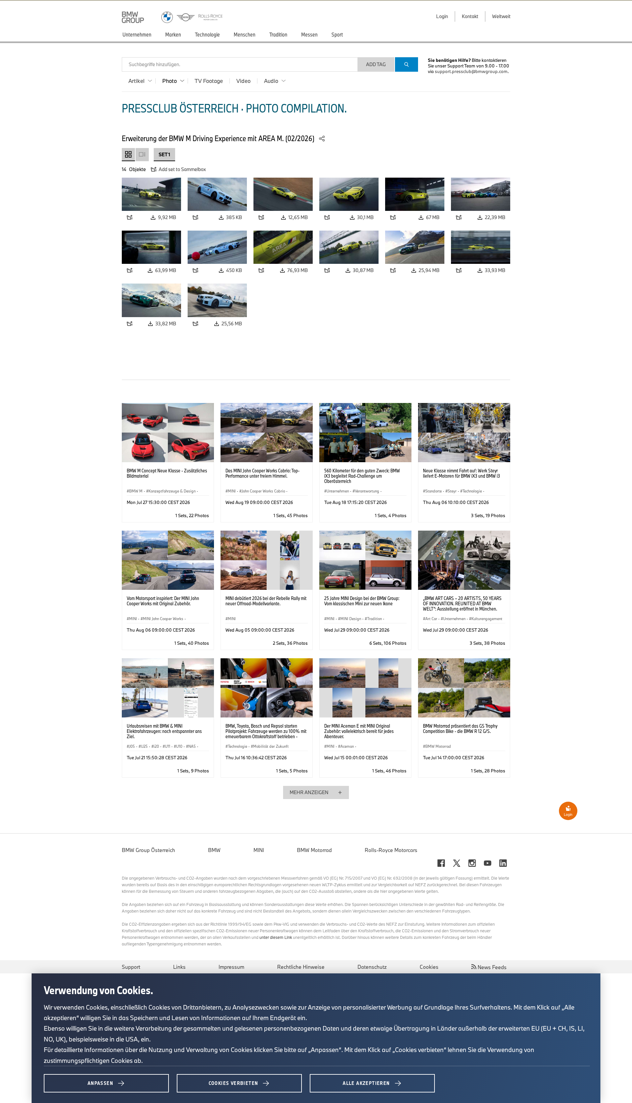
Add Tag (376, 64)
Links (179, 967)
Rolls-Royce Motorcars (391, 850)
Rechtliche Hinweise (301, 967)
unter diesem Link (275, 937)
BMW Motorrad (314, 850)
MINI (258, 850)
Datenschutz (372, 967)
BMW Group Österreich (148, 850)
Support (131, 967)
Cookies (429, 967)
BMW (214, 850)
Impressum (231, 967)
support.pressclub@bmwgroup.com (471, 71)
